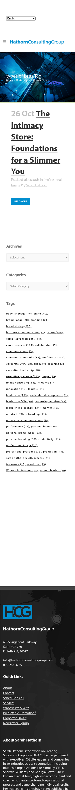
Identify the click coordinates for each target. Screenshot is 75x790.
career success (19, 344)
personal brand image (23, 432)
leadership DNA (19, 401)
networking (35, 413)
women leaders (53, 470)
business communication (25, 332)
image (49, 376)
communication (19, 351)
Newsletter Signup (16, 723)
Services (8, 703)
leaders (37, 388)
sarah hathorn (19, 457)
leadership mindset (50, 401)
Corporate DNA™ (14, 718)
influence (46, 382)
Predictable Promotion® (19, 713)
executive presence (23, 376)
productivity (49, 439)
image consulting (20, 382)
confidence (53, 357)
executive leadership (23, 370)
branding (40, 319)
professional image (22, 445)
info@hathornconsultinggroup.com (39, 10)
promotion (53, 451)
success (43, 457)
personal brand (44, 426)
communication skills (23, 357)
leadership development (49, 395)
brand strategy (18, 326)
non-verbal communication (27, 420)
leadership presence (23, 407)
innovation (16, 388)
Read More (20, 201)
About (7, 688)
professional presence (23, 451)
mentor (50, 407)
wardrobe (36, 464)
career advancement (23, 338)
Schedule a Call (13, 698)
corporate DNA (19, 363)
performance (17, 426)
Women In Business (22, 470)
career (55, 332)
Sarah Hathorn (36, 185)
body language (19, 313)
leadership (17, 395)
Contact (8, 693)
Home (9, 80)
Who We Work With (16, 708)
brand (40, 313)
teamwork (16, 464)
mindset (14, 413)
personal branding (21, 439)
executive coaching (50, 363)
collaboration (46, 344)
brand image (17, 319)
